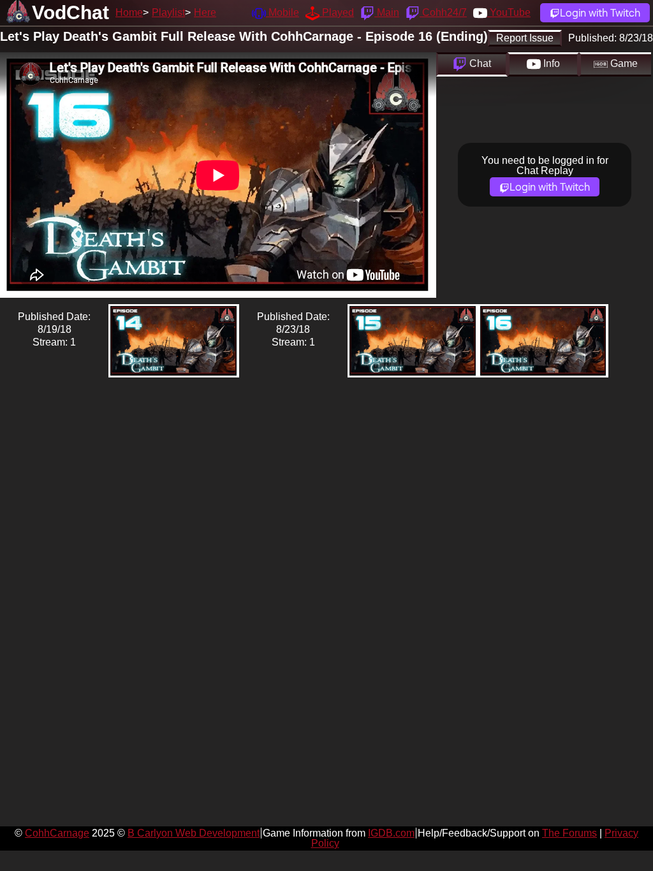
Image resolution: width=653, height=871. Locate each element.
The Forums (569, 833)
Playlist (168, 12)
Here (205, 12)
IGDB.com (391, 833)
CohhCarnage (57, 833)
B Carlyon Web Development (194, 833)
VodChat (70, 12)
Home (129, 12)
